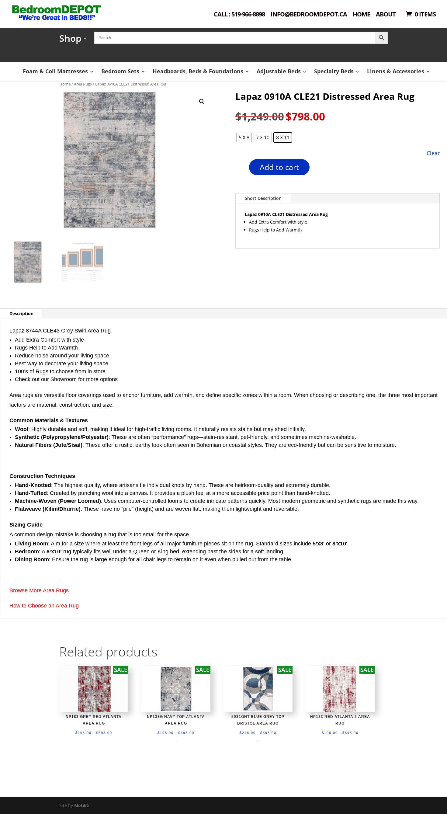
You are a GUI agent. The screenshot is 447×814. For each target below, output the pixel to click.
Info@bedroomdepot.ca (309, 14)
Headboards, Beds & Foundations (198, 71)
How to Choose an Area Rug (44, 606)
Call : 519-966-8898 (239, 14)
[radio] (244, 137)
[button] (201, 101)
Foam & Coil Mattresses (55, 71)
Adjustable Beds (279, 71)
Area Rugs (83, 84)
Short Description (263, 198)
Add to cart (279, 167)
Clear (433, 153)
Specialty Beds (334, 71)
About (386, 14)
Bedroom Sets (120, 71)
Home (361, 14)
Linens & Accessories (395, 71)
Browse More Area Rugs (39, 590)
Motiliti (81, 805)
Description (21, 313)
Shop (70, 40)
